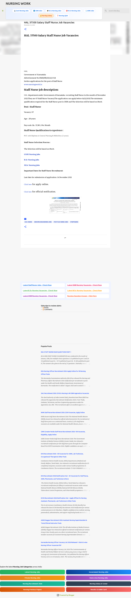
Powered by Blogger (66, 595)
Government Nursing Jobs (98, 572)
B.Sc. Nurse (28, 222)
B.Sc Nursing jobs (31, 160)
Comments (48, 309)
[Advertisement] (65, 53)
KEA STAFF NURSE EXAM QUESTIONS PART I (56, 352)
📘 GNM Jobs (37, 11)
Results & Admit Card (99, 589)
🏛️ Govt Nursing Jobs (21, 11)
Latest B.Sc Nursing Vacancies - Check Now (40, 290)
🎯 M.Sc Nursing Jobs (73, 11)
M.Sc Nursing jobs (32, 165)
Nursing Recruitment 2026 (32, 584)
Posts (46, 307)
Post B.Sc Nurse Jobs (61, 222)
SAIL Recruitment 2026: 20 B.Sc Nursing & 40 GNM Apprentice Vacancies (65, 393)
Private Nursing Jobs (32, 578)
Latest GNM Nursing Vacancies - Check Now (84, 285)
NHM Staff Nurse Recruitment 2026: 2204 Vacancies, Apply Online (63, 412)
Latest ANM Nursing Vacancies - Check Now (40, 296)
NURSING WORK (18, 3)
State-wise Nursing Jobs (98, 578)
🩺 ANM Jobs (89, 11)
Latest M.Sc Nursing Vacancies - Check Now (84, 290)
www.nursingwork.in (33, 84)
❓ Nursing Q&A (62, 16)
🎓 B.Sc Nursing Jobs (54, 11)
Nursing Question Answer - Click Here (82, 296)
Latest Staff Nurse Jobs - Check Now (37, 285)
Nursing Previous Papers (32, 589)
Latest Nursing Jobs (32, 572)
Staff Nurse (74, 222)
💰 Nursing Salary (46, 16)
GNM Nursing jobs (32, 154)
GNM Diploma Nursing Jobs (43, 222)
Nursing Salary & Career (98, 584)
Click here (28, 184)
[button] (25, 29)
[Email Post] (25, 219)
